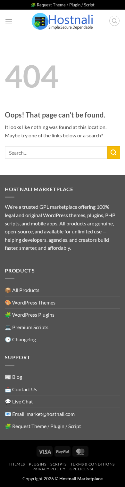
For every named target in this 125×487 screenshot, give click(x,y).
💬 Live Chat (19, 401)
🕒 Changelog (20, 339)
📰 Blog (13, 377)
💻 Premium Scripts (26, 327)
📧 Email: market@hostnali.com (40, 414)
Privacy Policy (49, 469)
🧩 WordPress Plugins (29, 315)
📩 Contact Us (21, 389)
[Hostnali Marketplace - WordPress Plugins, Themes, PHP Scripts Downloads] (62, 21)
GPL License (82, 469)
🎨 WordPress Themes (30, 302)
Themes (17, 464)
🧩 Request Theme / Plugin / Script (63, 4)
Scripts (58, 464)
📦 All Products (22, 290)
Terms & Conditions (93, 464)
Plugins (37, 464)
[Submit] (113, 152)
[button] (9, 21)
